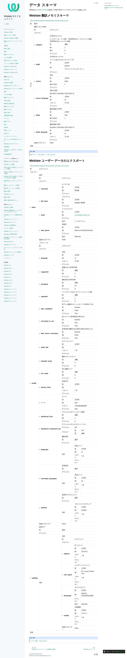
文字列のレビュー (9, 194)
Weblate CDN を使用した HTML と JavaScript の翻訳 (13, 177)
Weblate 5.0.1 (8, 283)
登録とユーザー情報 (10, 35)
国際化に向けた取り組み (11, 161)
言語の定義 (7, 100)
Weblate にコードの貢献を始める (13, 215)
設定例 (6, 127)
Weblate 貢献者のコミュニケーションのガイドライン (13, 211)
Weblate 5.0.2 (8, 280)
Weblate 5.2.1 (8, 268)
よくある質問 (8, 57)
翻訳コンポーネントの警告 (12, 185)
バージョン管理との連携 (11, 63)
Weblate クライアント (10, 69)
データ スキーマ (8, 241)
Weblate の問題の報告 (10, 234)
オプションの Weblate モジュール (13, 140)
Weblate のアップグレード (12, 85)
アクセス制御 (8, 94)
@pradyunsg (44, 655)
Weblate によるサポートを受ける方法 (13, 150)
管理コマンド (8, 130)
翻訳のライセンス (9, 106)
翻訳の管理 (7, 191)
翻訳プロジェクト (9, 97)
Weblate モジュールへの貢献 (12, 252)
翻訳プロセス (8, 109)
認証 (5, 91)
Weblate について (9, 255)
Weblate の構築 (8, 82)
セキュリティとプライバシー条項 (13, 248)
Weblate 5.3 (7, 265)
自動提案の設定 (8, 115)
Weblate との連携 (9, 164)
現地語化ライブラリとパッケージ (13, 181)
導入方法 (6, 79)
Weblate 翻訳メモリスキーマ (112, 5)
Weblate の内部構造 (10, 225)
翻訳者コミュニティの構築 (12, 188)
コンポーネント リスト (10, 136)
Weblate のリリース (10, 244)
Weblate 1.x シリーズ (10, 298)
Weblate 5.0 (7, 286)
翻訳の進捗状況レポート (11, 200)
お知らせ (6, 133)
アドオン (6, 118)
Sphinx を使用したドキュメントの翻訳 (13, 172)
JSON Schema (42, 10)
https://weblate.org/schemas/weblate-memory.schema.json (49, 20)
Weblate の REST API (10, 66)
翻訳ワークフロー (9, 54)
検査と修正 (7, 48)
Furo (49, 655)
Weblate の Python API (10, 72)
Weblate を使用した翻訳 (11, 38)
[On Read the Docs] (95, 655)
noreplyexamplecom (82, 215)
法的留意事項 (8, 154)
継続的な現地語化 (9, 103)
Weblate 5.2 (7, 271)
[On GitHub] (97, 655)
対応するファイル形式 (10, 60)
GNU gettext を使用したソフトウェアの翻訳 (13, 168)
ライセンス (7, 258)
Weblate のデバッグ (10, 222)
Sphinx (36, 655)
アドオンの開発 (8, 228)
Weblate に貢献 (8, 207)
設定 (5, 124)
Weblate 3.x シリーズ (10, 292)
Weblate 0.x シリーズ (10, 301)
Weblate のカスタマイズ (11, 144)
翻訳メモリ (7, 121)
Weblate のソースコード (11, 219)
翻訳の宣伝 (7, 197)
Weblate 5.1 (7, 277)
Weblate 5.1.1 (8, 274)
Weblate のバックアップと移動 (13, 88)
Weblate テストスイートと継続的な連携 (13, 237)
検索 (5, 51)
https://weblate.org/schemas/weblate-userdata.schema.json (49, 166)
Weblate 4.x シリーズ (10, 289)
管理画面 (6, 146)
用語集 (6, 45)
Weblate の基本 (8, 32)
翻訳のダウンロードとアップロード (13, 41)
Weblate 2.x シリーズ (10, 295)
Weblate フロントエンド (11, 231)
